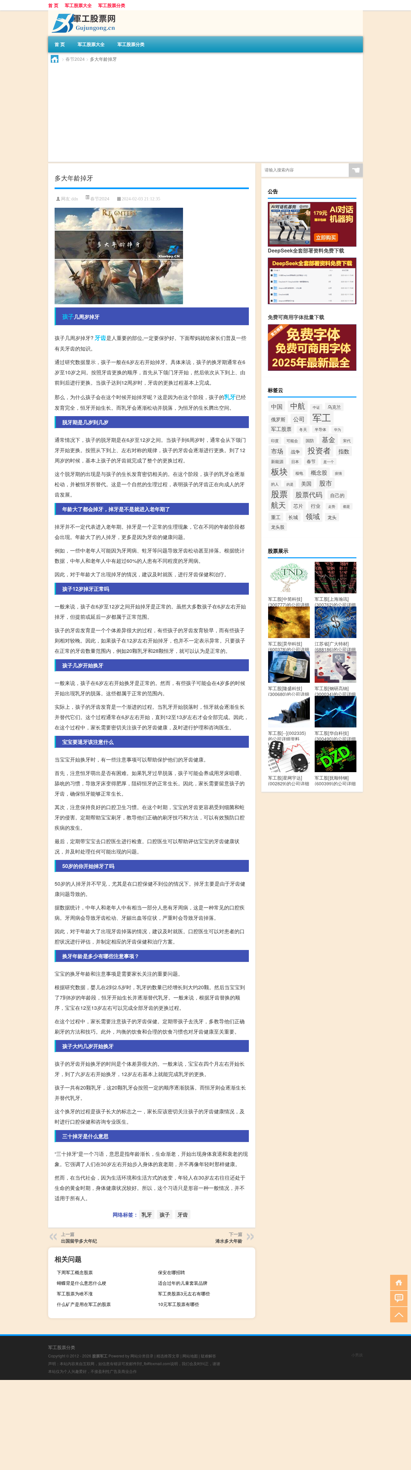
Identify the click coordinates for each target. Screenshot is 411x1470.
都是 (346, 506)
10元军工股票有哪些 (178, 1304)
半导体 (320, 429)
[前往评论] (397, 1298)
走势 (331, 506)
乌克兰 (334, 407)
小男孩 (357, 1354)
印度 (275, 440)
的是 (289, 484)
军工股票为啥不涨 (75, 1293)
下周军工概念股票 (75, 1272)
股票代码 (308, 494)
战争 (295, 451)
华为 (337, 429)
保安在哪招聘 (171, 1272)
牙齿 (100, 337)
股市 (325, 483)
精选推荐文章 (167, 1355)
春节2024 (75, 59)
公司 (299, 419)
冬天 (303, 429)
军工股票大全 (78, 5)
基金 (328, 439)
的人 (275, 484)
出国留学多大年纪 (79, 1240)
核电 (299, 473)
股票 (279, 493)
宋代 (347, 440)
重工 (276, 517)
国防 (310, 440)
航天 (278, 504)
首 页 (53, 5)
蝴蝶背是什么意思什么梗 (81, 1283)
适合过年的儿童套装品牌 (182, 1283)
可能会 (292, 440)
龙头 (332, 517)
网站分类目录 (141, 1355)
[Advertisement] (205, 111)
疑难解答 (208, 1355)
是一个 (328, 461)
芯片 (298, 505)
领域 (313, 516)
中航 (297, 405)
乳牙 (230, 397)
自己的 (337, 494)
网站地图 (190, 1355)
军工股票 (281, 429)
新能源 (277, 461)
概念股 (319, 472)
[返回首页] (397, 1282)
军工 (321, 417)
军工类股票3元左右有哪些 (184, 1293)
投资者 (319, 450)
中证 (316, 407)
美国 (306, 483)
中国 (277, 406)
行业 (315, 505)
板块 (279, 471)
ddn (74, 198)
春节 (311, 461)
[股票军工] (82, 12)
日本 (295, 461)
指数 (343, 451)
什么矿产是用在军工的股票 (84, 1304)
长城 (293, 517)
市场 (277, 450)
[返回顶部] (397, 1314)
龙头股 (277, 527)
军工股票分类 (111, 5)
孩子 (68, 316)
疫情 (338, 473)
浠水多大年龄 (228, 1240)
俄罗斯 (278, 419)
